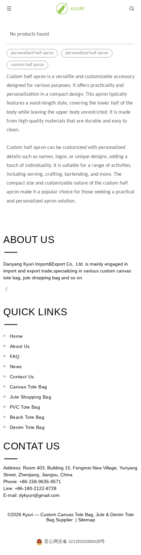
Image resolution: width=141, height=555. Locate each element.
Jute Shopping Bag (30, 397)
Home (16, 336)
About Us (20, 346)
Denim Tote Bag (27, 427)
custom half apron (27, 64)
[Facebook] (8, 291)
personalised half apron (32, 53)
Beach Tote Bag (27, 417)
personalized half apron (86, 53)
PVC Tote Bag (25, 407)
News (16, 366)
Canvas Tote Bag (28, 386)
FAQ (14, 356)
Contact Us (22, 376)
